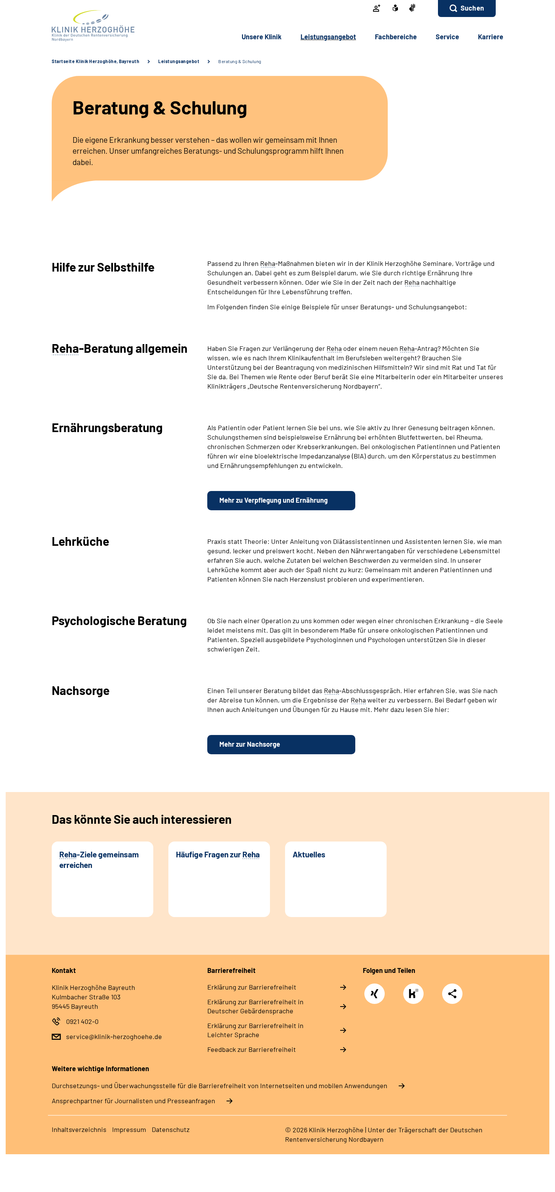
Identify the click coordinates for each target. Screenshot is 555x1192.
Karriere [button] (490, 36)
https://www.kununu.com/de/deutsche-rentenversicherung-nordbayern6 (415, 996)
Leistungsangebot (178, 61)
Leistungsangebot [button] (328, 36)
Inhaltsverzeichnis (79, 1129)
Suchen (472, 8)
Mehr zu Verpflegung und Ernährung (273, 500)
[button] (467, 8)
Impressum (129, 1129)
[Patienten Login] (376, 8)
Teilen (452, 993)
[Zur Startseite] (102, 26)
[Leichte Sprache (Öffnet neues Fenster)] (395, 9)
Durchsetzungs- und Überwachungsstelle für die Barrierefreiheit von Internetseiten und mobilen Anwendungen (219, 1085)
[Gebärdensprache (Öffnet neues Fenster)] (412, 8)
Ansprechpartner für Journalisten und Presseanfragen (133, 1100)
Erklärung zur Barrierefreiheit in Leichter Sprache (255, 1030)
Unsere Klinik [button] (262, 36)
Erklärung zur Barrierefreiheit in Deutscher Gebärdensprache (255, 1006)
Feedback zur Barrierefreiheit (251, 1049)
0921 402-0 (82, 1021)
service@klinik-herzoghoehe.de (114, 1036)
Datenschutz (171, 1129)
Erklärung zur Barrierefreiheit (251, 987)
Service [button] (447, 36)
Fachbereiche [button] (396, 36)
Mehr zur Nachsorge (249, 744)
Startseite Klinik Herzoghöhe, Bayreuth (95, 61)
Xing (375, 990)
